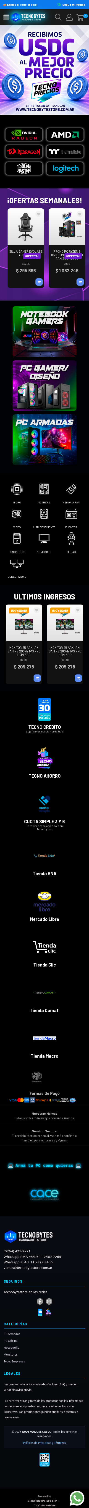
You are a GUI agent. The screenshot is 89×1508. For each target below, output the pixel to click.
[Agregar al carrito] (37, 282)
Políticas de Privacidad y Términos (44, 1443)
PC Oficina (11, 1341)
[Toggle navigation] (6, 17)
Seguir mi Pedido (73, 4)
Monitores (11, 1354)
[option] (47, 1077)
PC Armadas (12, 1334)
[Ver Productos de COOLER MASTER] (13, 1077)
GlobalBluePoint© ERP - (44, 1498)
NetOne (44, 1506)
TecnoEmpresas (14, 1361)
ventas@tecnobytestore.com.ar (28, 1267)
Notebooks (11, 1348)
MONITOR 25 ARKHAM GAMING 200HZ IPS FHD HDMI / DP (24, 651)
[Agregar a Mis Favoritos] (36, 214)
